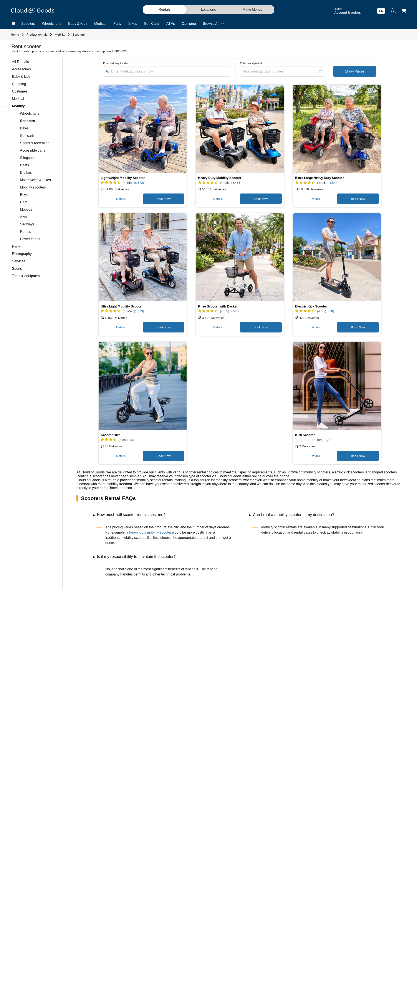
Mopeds (26, 209)
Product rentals (36, 34)
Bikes (132, 23)
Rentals (164, 9)
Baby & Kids (77, 23)
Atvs (23, 217)
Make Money (252, 9)
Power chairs (30, 239)
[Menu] (13, 23)
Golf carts (27, 135)
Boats (24, 165)
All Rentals (20, 62)
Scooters (28, 23)
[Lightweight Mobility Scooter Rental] (143, 129)
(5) (132, 439)
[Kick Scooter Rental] (337, 386)
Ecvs (24, 195)
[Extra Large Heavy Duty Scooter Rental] (337, 129)
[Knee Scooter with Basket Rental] (240, 257)
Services (18, 261)
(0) (328, 439)
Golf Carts (151, 23)
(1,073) (139, 311)
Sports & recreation (35, 143)
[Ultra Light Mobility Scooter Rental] (143, 257)
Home (15, 34)
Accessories (21, 69)
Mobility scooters (33, 187)
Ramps (25, 231)
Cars (23, 202)
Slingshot (27, 158)
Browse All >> (213, 23)
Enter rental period (251, 63)
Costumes (20, 91)
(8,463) (236, 182)
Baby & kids (21, 76)
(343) (235, 311)
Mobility (60, 34)
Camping (189, 23)
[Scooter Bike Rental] (143, 386)
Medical (100, 23)
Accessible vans (32, 150)
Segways (27, 224)
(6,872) (139, 182)
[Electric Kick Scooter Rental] (337, 257)
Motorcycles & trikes (35, 180)
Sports (17, 268)
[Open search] (393, 11)
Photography (22, 254)
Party (117, 23)
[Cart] (403, 11)
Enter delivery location (116, 63)
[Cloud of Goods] (32, 11)
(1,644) (333, 182)
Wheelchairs (51, 23)
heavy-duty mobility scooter (150, 532)
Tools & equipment (26, 276)
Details (121, 198)
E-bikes (26, 172)
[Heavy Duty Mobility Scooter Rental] (240, 129)
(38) (331, 311)
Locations (208, 9)
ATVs (170, 23)
